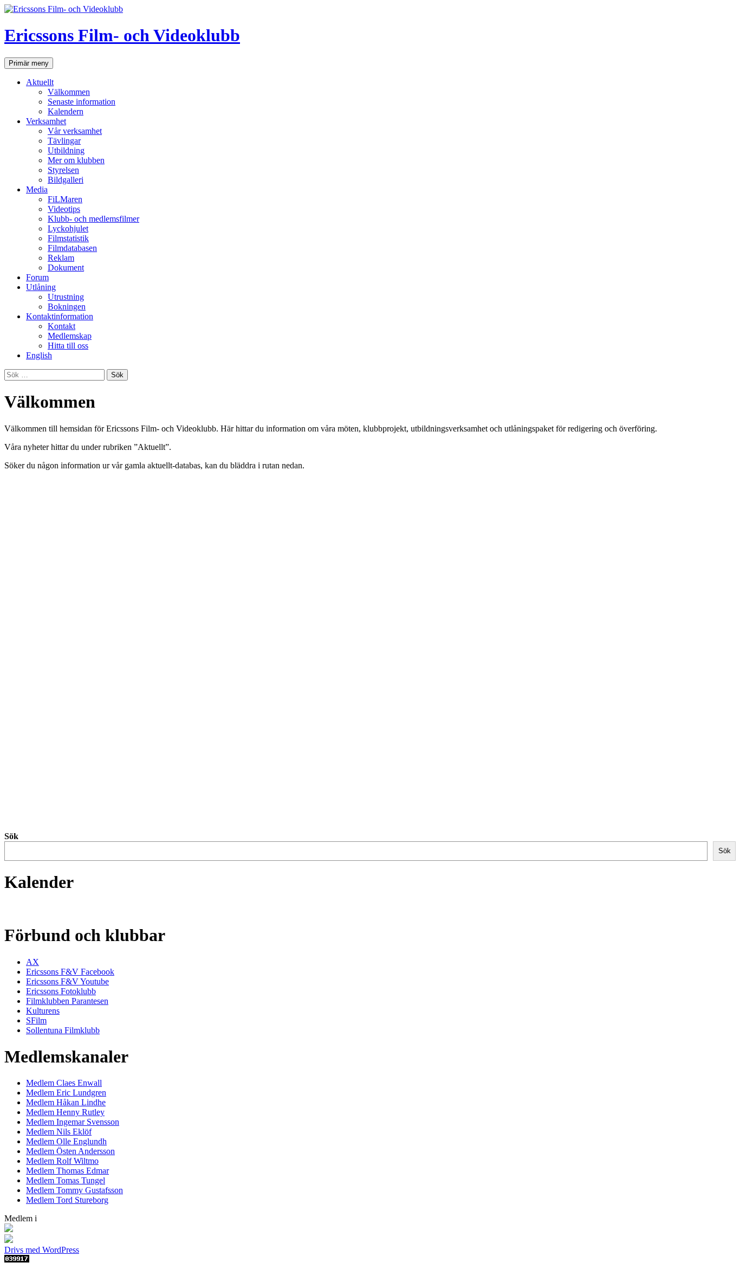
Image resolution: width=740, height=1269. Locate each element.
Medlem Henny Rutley (65, 1112)
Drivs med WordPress (41, 1249)
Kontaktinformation (59, 316)
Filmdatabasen (72, 248)
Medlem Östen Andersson (70, 1151)
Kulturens (43, 1010)
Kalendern (65, 111)
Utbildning (66, 150)
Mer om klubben (76, 160)
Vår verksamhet (75, 131)
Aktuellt (40, 82)
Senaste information (81, 101)
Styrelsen (63, 170)
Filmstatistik (68, 238)
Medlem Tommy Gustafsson (74, 1190)
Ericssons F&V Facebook (70, 971)
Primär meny (29, 63)
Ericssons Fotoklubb (61, 991)
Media (37, 189)
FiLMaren (65, 199)
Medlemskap (70, 335)
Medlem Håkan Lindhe (66, 1102)
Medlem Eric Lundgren (66, 1092)
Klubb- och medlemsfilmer (93, 218)
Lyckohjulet (68, 228)
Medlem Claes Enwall (64, 1082)
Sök (11, 836)
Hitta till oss (68, 345)
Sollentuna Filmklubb (63, 1030)
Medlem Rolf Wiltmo (62, 1160)
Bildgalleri (65, 179)
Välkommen (69, 91)
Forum (37, 277)
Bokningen (67, 306)
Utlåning (41, 287)
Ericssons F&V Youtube (67, 981)
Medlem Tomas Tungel (65, 1180)
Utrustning (66, 296)
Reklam (61, 257)
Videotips (64, 209)
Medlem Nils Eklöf (59, 1131)
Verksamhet (46, 121)
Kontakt (61, 326)
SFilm (36, 1020)
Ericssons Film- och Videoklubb (122, 35)
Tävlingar (64, 140)
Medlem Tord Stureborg (67, 1199)
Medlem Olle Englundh (66, 1141)
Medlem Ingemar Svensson (72, 1121)
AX (32, 962)
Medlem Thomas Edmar (67, 1170)
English (39, 355)
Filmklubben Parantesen (67, 1001)
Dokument (66, 267)
